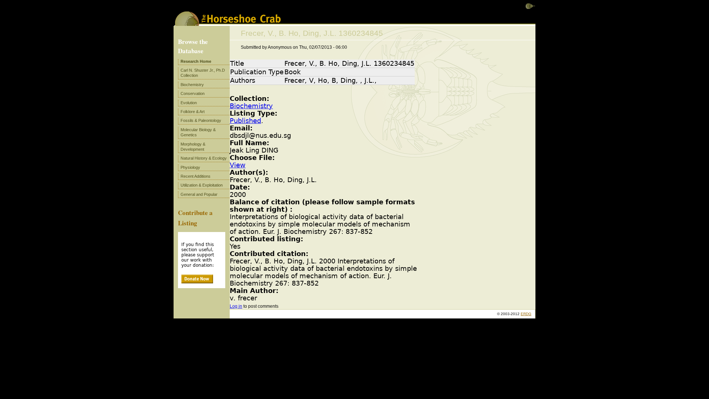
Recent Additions (195, 176)
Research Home (196, 61)
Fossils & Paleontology (201, 120)
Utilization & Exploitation (202, 185)
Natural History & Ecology (204, 158)
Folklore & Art (193, 111)
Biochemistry (251, 106)
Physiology (190, 167)
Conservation (193, 93)
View (238, 165)
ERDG (526, 314)
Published (245, 121)
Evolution (189, 102)
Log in (236, 306)
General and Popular (199, 194)
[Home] (228, 23)
